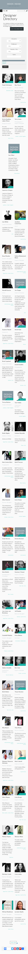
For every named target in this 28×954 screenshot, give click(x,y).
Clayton (21, 385)
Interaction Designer (18, 405)
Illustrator (17, 876)
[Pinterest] (15, 948)
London (16, 136)
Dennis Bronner (19, 538)
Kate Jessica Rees (7, 462)
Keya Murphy (6, 256)
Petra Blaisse (18, 635)
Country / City (14, 49)
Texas (22, 445)
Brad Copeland (6, 361)
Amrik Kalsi (18, 329)
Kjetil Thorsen (19, 462)
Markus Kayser (6, 836)
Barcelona (8, 90)
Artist (16, 226)
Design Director (19, 87)
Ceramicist (5, 332)
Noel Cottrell (18, 761)
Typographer (5, 464)
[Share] (23, 948)
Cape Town (5, 273)
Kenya (24, 344)
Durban (6, 517)
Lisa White (5, 222)
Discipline (14, 39)
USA (12, 234)
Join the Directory (17, 29)
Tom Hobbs (18, 402)
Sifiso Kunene (6, 500)
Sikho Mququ (6, 797)
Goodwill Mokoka (7, 635)
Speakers (4, 63)
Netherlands (23, 640)
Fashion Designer (7, 87)
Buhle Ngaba (6, 433)
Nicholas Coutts (6, 874)
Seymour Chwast (19, 572)
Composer (17, 435)
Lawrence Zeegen (7, 190)
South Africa (23, 102)
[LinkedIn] (17, 948)
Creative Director (7, 224)
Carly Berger (18, 797)
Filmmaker (5, 576)
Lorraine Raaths (19, 912)
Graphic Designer (19, 123)
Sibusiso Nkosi (19, 836)
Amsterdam (17, 640)
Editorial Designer (20, 613)
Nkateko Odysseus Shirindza (7, 762)
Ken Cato (17, 668)
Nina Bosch (5, 728)
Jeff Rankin (18, 611)
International (17, 173)
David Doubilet (19, 364)
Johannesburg (20, 271)
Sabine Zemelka (6, 668)
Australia (24, 673)
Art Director (5, 615)
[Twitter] (12, 948)
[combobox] (21, 11)
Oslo (21, 482)
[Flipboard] (20, 948)
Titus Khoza (18, 728)
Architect (17, 464)
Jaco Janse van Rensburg (6, 612)
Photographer (18, 121)
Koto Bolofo (5, 572)
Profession (14, 44)
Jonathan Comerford (18, 222)
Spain (12, 90)
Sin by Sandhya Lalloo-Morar (6, 120)
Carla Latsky (18, 874)
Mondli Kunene (6, 290)
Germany (11, 674)
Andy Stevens (6, 538)
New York (21, 585)
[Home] (14, 4)
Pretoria (6, 650)
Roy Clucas (18, 85)
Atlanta (9, 380)
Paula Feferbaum (7, 85)
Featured (4, 62)
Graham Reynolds (20, 433)
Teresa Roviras (6, 402)
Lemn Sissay (18, 500)
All (3, 60)
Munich (7, 674)
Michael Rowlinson (7, 912)
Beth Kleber (5, 692)
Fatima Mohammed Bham (20, 257)
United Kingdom (22, 136)
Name (14, 54)
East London (5, 812)
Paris (9, 594)
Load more (13, 942)
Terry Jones (18, 119)
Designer (4, 839)
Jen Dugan (18, 290)
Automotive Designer (5, 671)
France (12, 594)
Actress (4, 435)
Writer (9, 435)
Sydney (20, 673)
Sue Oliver (11, 155)
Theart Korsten (19, 692)
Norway (24, 482)
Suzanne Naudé (6, 329)
